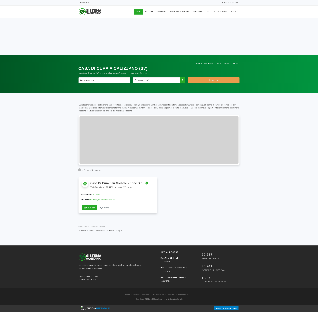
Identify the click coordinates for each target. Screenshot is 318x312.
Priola (91, 230)
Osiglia (119, 230)
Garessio (110, 230)
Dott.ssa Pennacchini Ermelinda (174, 268)
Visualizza (90, 207)
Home (127, 294)
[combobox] (104, 80)
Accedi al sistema (231, 3)
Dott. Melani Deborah (169, 258)
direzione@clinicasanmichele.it (102, 199)
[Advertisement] (159, 36)
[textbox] (103, 80)
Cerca (215, 80)
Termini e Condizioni (141, 294)
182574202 (97, 194)
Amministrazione (184, 294)
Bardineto (82, 230)
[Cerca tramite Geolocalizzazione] (182, 80)
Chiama (105, 207)
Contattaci (85, 3)
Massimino (100, 230)
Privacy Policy (158, 294)
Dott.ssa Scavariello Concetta (173, 277)
